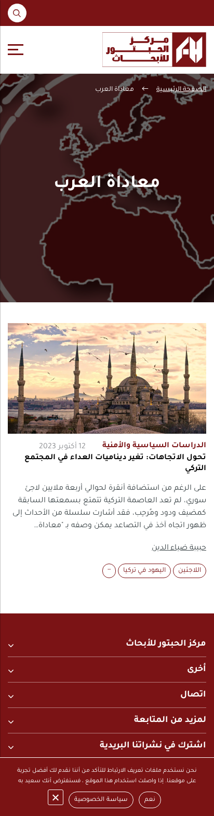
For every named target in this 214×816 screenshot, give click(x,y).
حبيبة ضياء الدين (179, 548)
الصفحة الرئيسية (181, 89)
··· (109, 570)
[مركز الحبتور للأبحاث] (154, 49)
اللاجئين (189, 570)
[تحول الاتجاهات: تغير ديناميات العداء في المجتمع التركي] (107, 378)
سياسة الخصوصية (100, 800)
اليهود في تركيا (144, 570)
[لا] (55, 797)
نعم (149, 800)
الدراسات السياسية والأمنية (154, 446)
